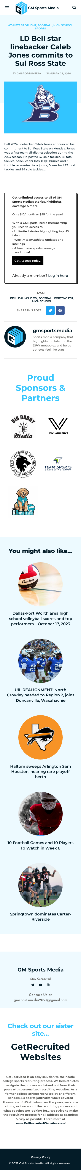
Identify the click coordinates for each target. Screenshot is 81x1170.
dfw (33, 298)
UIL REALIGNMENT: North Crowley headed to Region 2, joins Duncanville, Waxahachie (40, 695)
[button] (6, 7)
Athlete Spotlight (22, 25)
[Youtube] (40, 985)
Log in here (58, 276)
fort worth (63, 298)
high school (42, 301)
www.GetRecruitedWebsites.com (40, 1123)
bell (13, 298)
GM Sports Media (43, 8)
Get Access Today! (27, 260)
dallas (23, 298)
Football (45, 25)
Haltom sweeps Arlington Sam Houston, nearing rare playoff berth (40, 771)
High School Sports (54, 27)
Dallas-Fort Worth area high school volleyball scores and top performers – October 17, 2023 (40, 618)
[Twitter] (33, 985)
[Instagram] (48, 985)
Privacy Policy (40, 1157)
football (45, 298)
